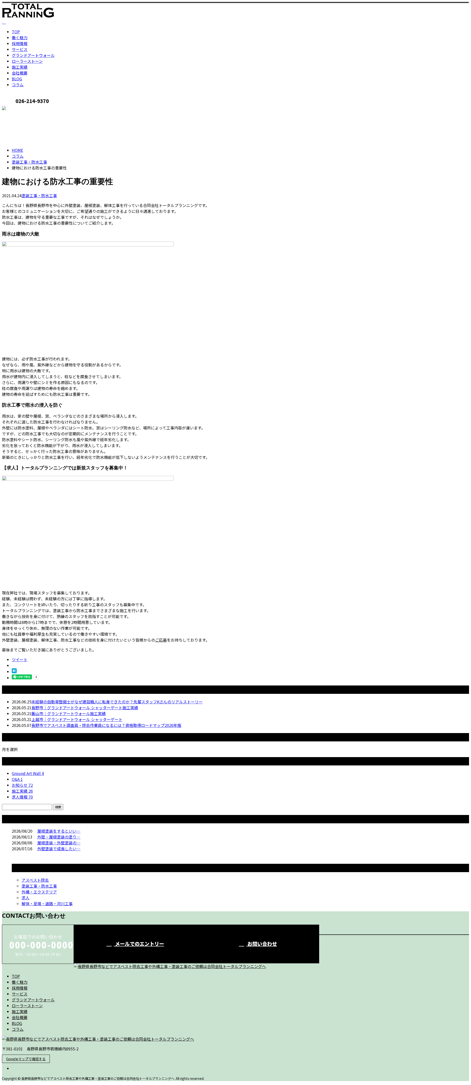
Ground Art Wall (28, 773)
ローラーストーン (27, 61)
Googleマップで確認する (26, 1058)
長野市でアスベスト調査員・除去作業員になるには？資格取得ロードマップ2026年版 (106, 725)
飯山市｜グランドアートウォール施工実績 (68, 713)
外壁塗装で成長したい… (58, 849)
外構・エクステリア (39, 892)
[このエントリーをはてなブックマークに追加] (14, 671)
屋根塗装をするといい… (58, 831)
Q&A (17, 779)
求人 (25, 898)
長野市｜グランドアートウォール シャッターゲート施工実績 (84, 707)
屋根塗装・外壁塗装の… (58, 843)
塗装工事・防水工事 (29, 162)
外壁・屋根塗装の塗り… (58, 837)
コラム (18, 85)
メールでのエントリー (139, 943)
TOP (16, 32)
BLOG (17, 79)
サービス (19, 49)
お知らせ (22, 785)
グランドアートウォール (33, 55)
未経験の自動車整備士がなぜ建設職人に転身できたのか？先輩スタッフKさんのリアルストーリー (117, 702)
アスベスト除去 (35, 880)
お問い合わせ (261, 943)
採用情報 (19, 43)
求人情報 (22, 797)
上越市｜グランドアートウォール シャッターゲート (76, 719)
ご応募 (161, 640)
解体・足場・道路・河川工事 (47, 903)
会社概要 (19, 73)
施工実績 (19, 67)
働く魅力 (19, 37)
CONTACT (19, 109)
